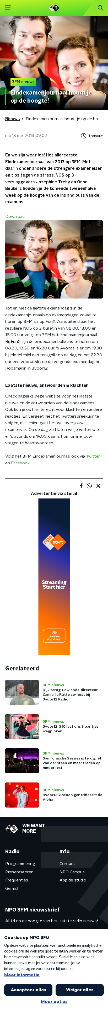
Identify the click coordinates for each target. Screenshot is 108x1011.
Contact (67, 864)
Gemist (12, 888)
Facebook (20, 463)
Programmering (20, 864)
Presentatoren (19, 872)
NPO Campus (72, 872)
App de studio (73, 880)
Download (15, 216)
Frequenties (16, 880)
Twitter (93, 456)
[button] (8, 8)
